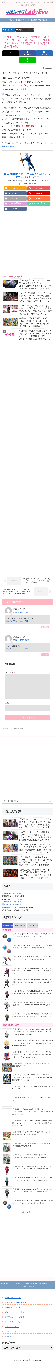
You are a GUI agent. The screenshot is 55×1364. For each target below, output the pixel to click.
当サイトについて (12, 1331)
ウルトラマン (9, 30)
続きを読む (27, 1212)
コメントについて (12, 1327)
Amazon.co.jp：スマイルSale (11, 893)
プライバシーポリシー (14, 1322)
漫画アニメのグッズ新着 (14, 1317)
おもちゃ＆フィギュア (26, 30)
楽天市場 (39, 188)
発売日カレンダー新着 (14, 1307)
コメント (10, 672)
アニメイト (15, 198)
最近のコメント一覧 (13, 1298)
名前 (7, 703)
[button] (50, 800)
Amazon (15, 188)
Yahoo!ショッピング (15, 193)
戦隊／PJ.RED (20, 926)
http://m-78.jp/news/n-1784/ (17, 621)
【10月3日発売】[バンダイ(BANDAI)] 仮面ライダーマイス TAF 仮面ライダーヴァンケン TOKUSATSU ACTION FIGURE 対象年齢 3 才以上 (32, 982)
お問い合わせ (10, 1336)
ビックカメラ (36, 203)
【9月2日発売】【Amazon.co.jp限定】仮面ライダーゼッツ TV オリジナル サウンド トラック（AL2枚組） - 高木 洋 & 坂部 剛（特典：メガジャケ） (32, 1111)
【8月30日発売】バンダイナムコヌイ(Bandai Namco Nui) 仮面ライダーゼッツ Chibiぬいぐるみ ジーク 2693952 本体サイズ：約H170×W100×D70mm (32, 1043)
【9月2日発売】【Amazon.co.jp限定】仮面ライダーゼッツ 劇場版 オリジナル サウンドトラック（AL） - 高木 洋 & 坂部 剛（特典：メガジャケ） (32, 1123)
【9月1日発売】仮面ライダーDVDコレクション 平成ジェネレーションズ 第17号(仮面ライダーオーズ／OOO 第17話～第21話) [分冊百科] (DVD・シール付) (32, 1077)
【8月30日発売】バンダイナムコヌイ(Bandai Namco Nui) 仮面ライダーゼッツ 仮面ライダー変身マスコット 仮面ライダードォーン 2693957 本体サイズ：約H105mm (32, 1031)
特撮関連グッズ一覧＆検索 (15, 1303)
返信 (46, 627)
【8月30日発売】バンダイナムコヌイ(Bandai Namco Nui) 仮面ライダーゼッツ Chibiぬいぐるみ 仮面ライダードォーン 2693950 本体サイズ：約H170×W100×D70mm (32, 1054)
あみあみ (39, 198)
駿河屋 (15, 208)
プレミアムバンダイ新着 (14, 1312)
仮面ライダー (8, 926)
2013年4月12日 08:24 (21, 612)
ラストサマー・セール (15, 899)
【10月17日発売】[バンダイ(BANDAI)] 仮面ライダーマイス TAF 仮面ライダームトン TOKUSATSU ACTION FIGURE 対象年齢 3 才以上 (32, 1005)
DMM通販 (39, 193)
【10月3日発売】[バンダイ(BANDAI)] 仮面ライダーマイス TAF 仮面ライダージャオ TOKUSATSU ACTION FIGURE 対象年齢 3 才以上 (32, 970)
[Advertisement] (27, 245)
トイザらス (12, 203)
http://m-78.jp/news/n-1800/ (17, 649)
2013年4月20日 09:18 (21, 640)
